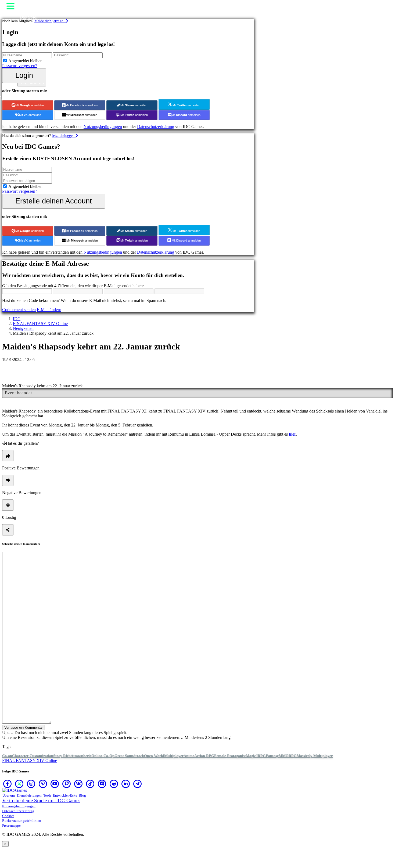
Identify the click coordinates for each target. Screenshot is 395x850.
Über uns (8, 795)
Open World (154, 756)
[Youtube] (54, 783)
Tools (47, 795)
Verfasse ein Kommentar (23, 727)
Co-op (7, 756)
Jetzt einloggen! (64, 135)
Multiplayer (174, 756)
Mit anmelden (29, 105)
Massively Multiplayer (315, 756)
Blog (82, 795)
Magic (251, 756)
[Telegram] (137, 783)
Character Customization (32, 756)
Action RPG (204, 756)
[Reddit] (114, 783)
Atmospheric (81, 756)
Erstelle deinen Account (53, 201)
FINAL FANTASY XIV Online (40, 323)
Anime (189, 756)
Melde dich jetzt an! (50, 21)
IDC (16, 318)
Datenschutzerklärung (155, 126)
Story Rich (62, 756)
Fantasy (272, 756)
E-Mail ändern (49, 309)
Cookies (8, 816)
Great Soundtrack (129, 756)
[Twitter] (19, 783)
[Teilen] (7, 529)
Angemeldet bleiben (25, 61)
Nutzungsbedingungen (103, 126)
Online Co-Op (102, 756)
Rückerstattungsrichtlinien (21, 821)
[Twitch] (66, 783)
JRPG (261, 756)
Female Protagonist (230, 756)
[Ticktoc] (90, 783)
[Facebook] (7, 783)
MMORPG (288, 756)
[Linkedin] (125, 783)
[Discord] (102, 783)
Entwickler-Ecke (65, 795)
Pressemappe (11, 825)
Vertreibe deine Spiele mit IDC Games (41, 800)
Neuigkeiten (23, 328)
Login (24, 75)
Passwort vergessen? (19, 65)
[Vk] (78, 783)
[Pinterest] (43, 783)
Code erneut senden (19, 309)
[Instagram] (31, 783)
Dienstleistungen (29, 795)
